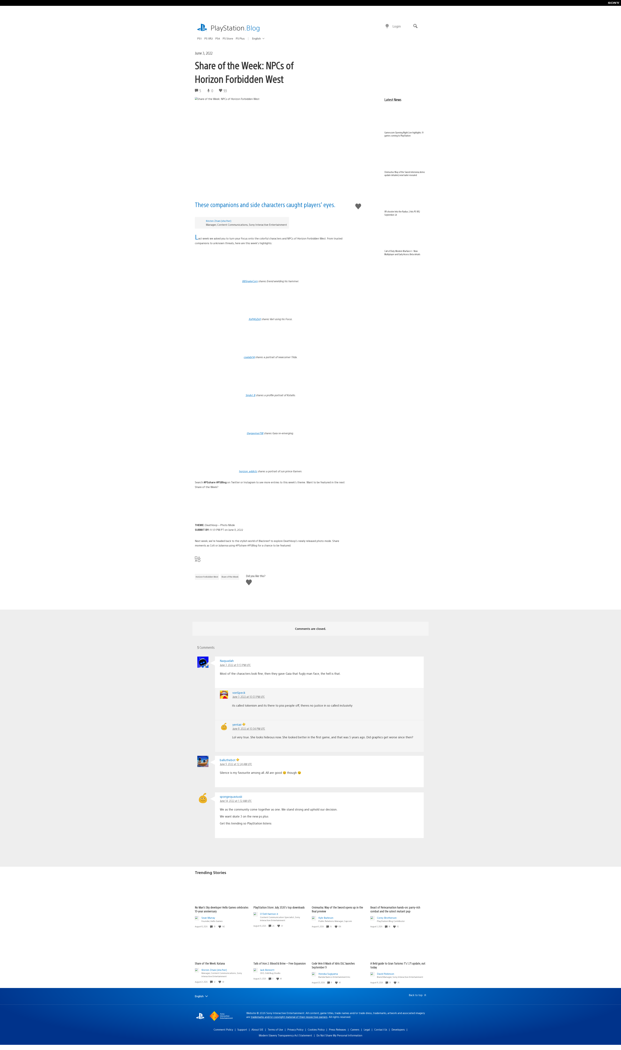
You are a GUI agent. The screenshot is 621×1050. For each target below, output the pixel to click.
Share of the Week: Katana (210, 963)
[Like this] (220, 926)
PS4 (217, 38)
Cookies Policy (316, 1029)
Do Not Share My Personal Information (339, 1035)
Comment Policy (223, 1029)
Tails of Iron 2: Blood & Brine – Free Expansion (279, 963)
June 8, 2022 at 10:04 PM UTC (248, 728)
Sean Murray (208, 917)
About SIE (257, 1029)
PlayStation (235, 27)
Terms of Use (275, 1029)
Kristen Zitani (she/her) (218, 220)
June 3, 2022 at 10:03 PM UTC (248, 696)
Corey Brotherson (387, 917)
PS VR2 (208, 38)
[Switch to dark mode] (387, 26)
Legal (367, 1029)
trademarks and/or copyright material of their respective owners (289, 1017)
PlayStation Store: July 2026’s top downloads (279, 907)
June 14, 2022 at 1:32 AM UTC (236, 801)
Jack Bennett (267, 969)
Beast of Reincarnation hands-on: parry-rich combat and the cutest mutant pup (395, 909)
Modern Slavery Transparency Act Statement (285, 1035)
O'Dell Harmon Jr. (269, 913)
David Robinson (385, 973)
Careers (354, 1029)
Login (396, 26)
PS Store (228, 38)
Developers (398, 1029)
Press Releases (337, 1029)
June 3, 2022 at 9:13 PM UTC (235, 665)
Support (242, 1029)
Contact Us (380, 1029)
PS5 (199, 38)
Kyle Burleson (325, 917)
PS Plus (240, 38)
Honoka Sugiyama (328, 973)
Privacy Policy (295, 1029)
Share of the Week (229, 576)
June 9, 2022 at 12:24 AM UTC (236, 764)
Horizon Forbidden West (207, 576)
